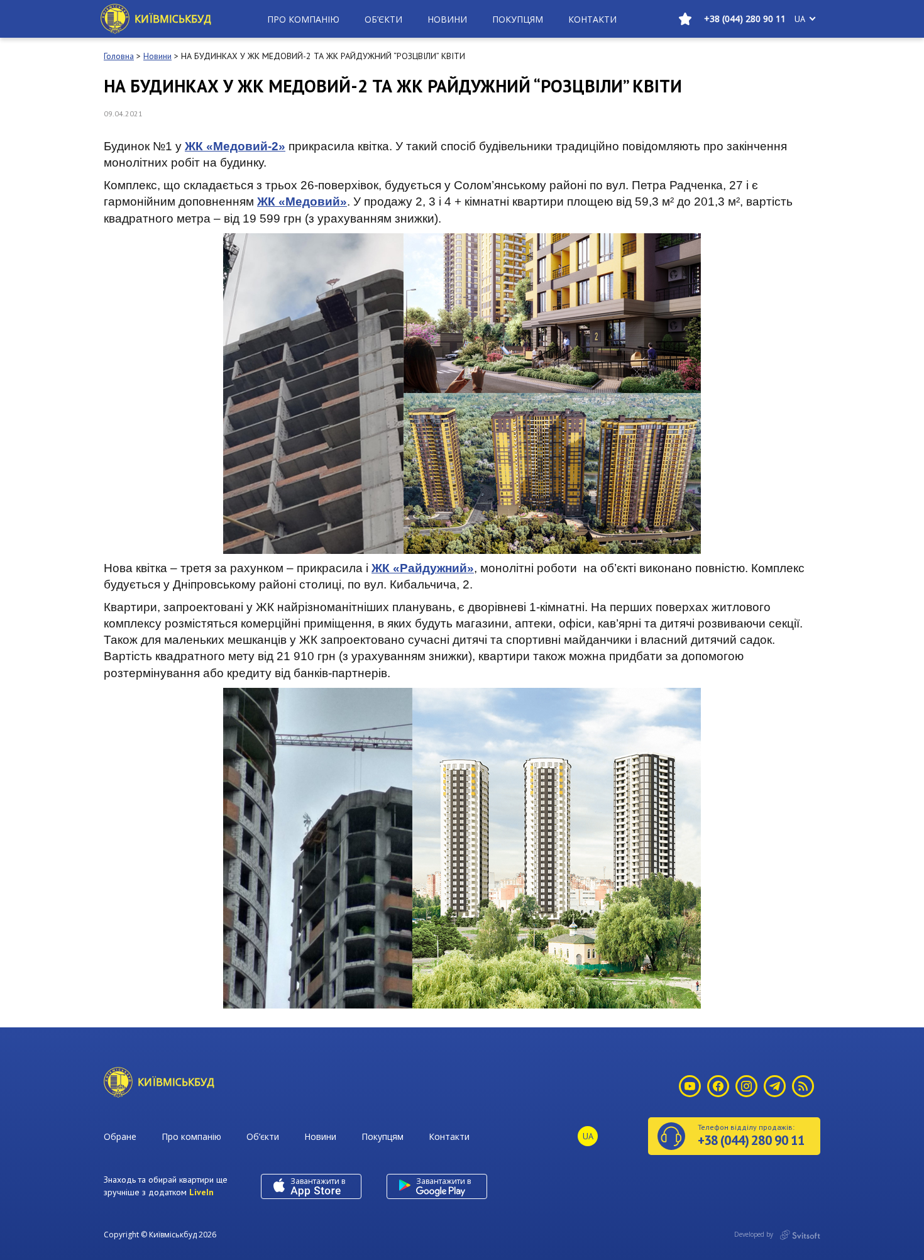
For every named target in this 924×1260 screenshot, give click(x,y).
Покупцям (517, 19)
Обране (120, 1136)
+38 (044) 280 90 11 (745, 19)
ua (800, 19)
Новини (447, 19)
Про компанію (303, 19)
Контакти (592, 19)
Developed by (754, 1234)
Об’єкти (383, 19)
